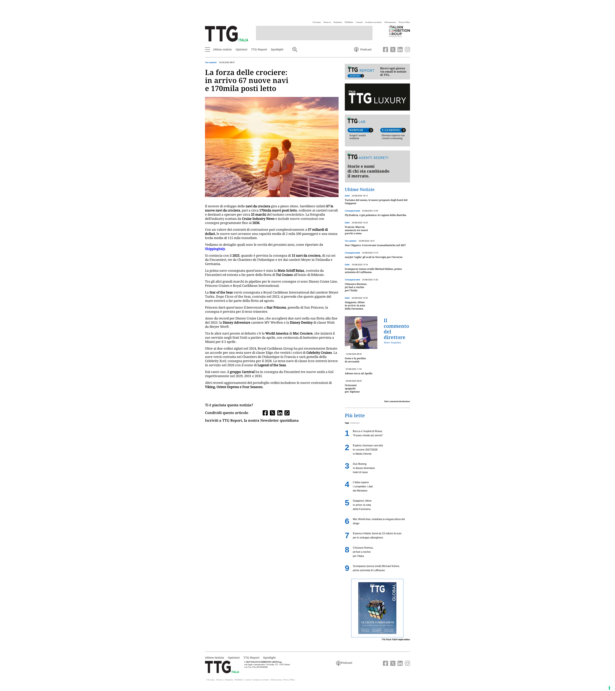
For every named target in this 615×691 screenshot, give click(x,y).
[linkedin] (399, 49)
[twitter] (392, 49)
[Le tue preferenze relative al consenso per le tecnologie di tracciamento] (609, 688)
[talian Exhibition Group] (399, 31)
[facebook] (385, 49)
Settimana (355, 423)
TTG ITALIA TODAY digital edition (396, 639)
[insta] (406, 49)
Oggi (347, 423)
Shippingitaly (215, 249)
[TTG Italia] (226, 33)
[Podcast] (356, 49)
